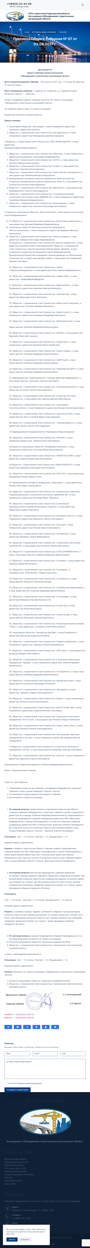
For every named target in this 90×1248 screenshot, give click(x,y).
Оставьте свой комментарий (19, 1062)
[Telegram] (27, 1027)
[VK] (8, 1027)
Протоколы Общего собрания (44, 32)
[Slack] (53, 1244)
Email (37, 1053)
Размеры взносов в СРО (15, 1171)
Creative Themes (64, 1237)
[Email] (55, 1027)
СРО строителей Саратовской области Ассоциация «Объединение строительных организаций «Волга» (51, 16)
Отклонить (25, 1239)
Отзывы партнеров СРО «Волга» (19, 1174)
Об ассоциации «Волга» (15, 1159)
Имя (8, 1053)
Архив (26, 32)
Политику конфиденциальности (30, 1083)
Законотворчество (13, 1180)
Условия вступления (13, 1165)
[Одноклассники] (17, 1027)
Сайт (64, 1053)
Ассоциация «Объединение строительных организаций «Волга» (45, 1141)
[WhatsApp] (46, 1027)
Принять (12, 1239)
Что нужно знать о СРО (15, 1168)
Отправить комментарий (17, 1090)
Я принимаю (25, 1083)
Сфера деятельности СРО (16, 1162)
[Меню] (83, 5)
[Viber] (36, 1027)
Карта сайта (10, 1184)
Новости (8, 1177)
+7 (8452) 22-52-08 (21, 1218)
